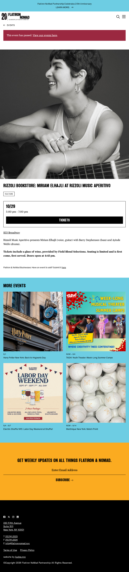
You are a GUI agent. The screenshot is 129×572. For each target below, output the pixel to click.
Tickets (64, 220)
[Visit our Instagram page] (13, 517)
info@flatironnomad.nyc (17, 543)
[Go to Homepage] (15, 16)
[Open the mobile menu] (124, 16)
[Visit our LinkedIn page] (18, 517)
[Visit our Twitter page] (9, 517)
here (64, 267)
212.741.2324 (11, 539)
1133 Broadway (11, 232)
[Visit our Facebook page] (4, 517)
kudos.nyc (20, 556)
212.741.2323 (11, 536)
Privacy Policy (27, 550)
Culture (9, 194)
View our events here (45, 35)
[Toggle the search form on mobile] (118, 17)
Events (11, 25)
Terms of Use (10, 550)
